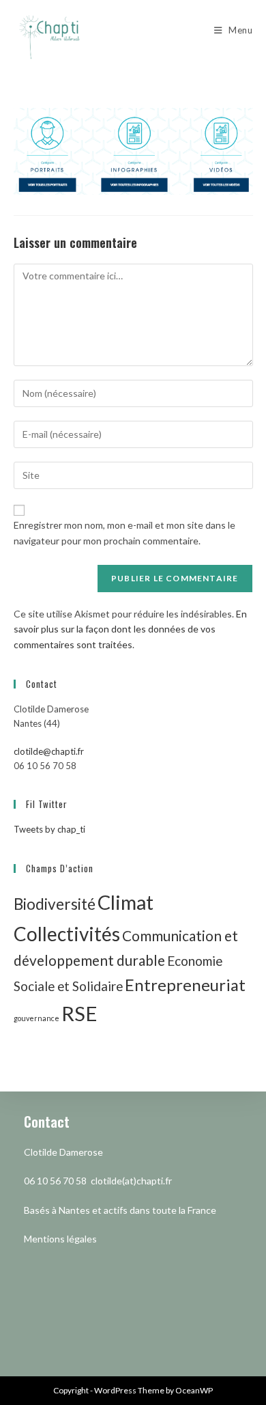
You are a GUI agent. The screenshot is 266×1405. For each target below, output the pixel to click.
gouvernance (36, 1018)
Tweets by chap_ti (49, 829)
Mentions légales (60, 1238)
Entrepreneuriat (185, 984)
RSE (79, 1013)
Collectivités (67, 933)
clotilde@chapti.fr (49, 751)
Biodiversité (54, 904)
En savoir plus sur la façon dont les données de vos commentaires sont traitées (130, 629)
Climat (125, 902)
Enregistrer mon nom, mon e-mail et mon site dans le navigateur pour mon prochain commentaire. (124, 532)
